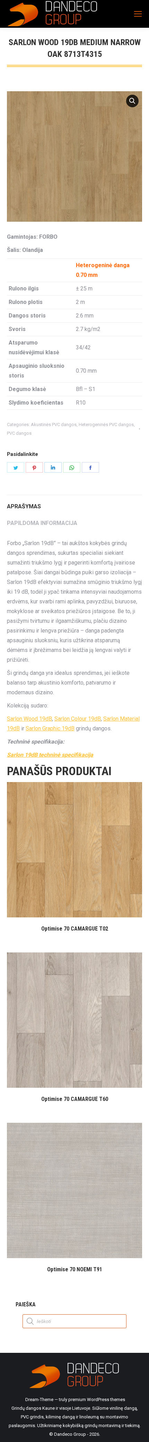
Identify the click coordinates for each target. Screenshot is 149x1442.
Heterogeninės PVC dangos (106, 424)
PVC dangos (19, 433)
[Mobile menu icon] (138, 14)
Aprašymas (24, 506)
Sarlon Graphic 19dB (50, 728)
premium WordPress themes (96, 1399)
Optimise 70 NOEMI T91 (74, 1269)
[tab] (74, 503)
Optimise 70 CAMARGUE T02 (74, 928)
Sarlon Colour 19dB (77, 718)
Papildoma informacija (42, 523)
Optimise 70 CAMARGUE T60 (74, 1099)
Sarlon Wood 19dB (29, 718)
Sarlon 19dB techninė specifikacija (50, 755)
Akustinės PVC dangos (54, 424)
